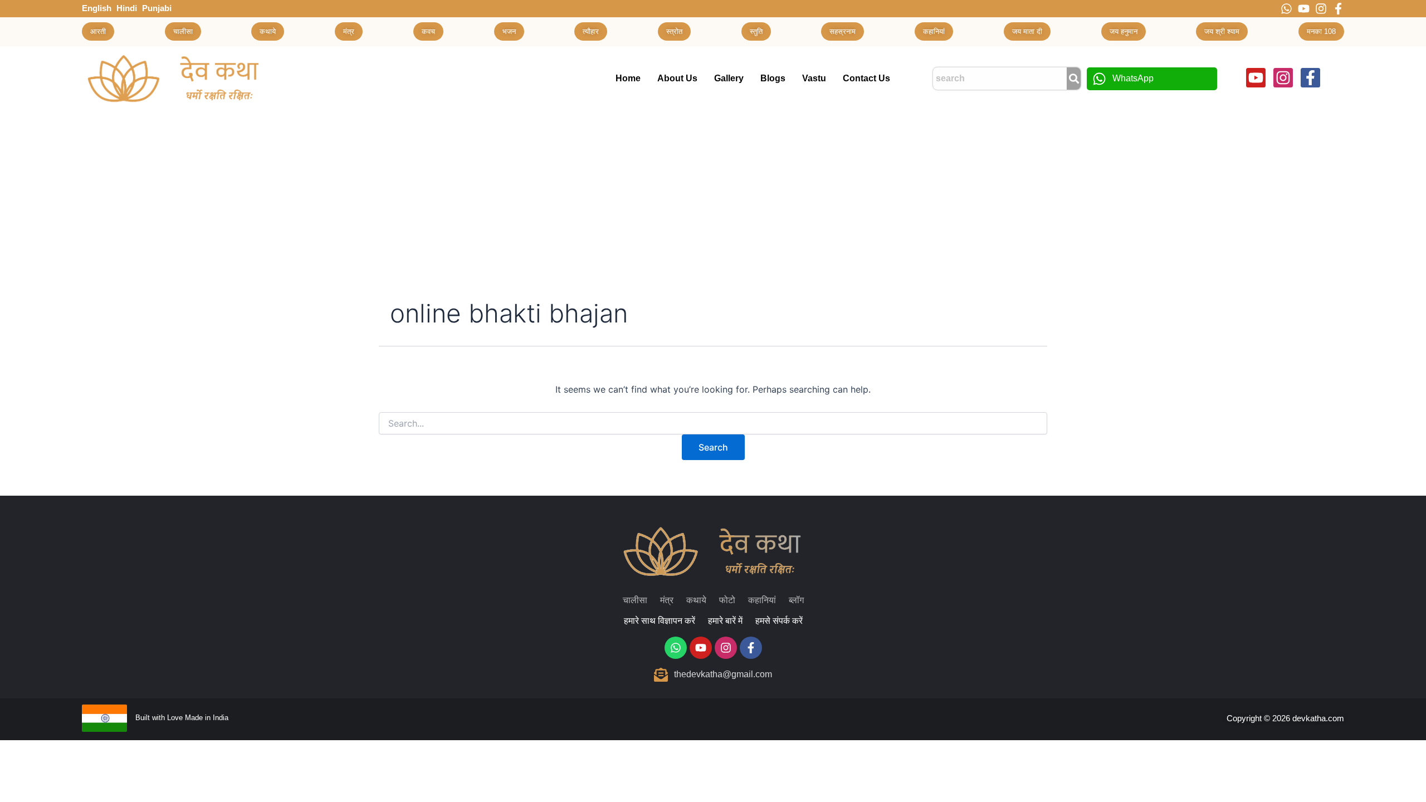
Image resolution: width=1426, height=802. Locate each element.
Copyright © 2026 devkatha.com (1285, 718)
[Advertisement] (713, 194)
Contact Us (866, 78)
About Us (677, 78)
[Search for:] (713, 423)
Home (628, 78)
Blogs (772, 78)
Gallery (729, 78)
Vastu (814, 78)
